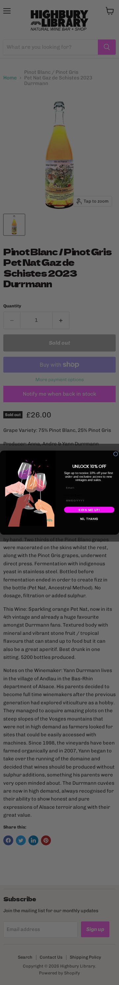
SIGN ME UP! (89, 509)
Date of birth (72, 495)
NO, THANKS (89, 519)
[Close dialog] (115, 454)
